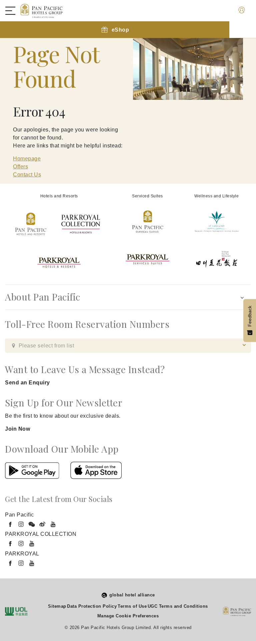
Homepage (27, 158)
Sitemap (57, 606)
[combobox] (128, 345)
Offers (20, 166)
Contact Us (27, 174)
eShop (120, 30)
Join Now (17, 429)
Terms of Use (132, 606)
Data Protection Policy (92, 606)
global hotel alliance (132, 594)
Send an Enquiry (27, 382)
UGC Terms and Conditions (178, 606)
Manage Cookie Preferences (128, 615)
